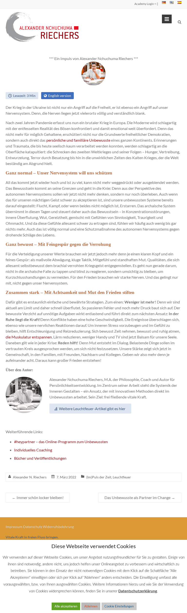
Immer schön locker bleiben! (38, 497)
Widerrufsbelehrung (58, 527)
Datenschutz (32, 527)
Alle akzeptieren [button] (66, 606)
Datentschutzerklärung (137, 591)
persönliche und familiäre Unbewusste (78, 140)
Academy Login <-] (146, 4)
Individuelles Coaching (33, 450)
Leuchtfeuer (122, 477)
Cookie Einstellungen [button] (119, 606)
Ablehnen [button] (90, 606)
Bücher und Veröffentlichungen (40, 458)
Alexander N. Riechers (30, 477)
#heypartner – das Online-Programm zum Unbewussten (61, 441)
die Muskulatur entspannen (29, 337)
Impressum (14, 527)
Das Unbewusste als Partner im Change (139, 497)
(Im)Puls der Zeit (98, 477)
